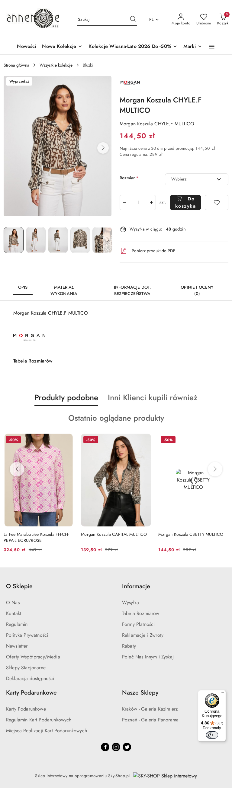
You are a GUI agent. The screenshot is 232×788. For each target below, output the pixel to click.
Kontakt (13, 613)
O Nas (13, 602)
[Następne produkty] (215, 469)
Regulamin (16, 624)
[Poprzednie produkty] (16, 469)
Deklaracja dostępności (30, 678)
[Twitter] (127, 747)
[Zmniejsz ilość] (124, 202)
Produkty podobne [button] (66, 397)
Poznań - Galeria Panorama (150, 719)
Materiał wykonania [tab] (63, 290)
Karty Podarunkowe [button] (31, 692)
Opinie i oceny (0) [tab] (197, 290)
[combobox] (196, 179)
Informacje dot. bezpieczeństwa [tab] (132, 290)
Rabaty (129, 645)
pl (151, 19)
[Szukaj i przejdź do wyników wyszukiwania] (133, 19)
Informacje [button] (136, 586)
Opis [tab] (23, 287)
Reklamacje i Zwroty (142, 635)
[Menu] (222, 693)
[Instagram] (116, 747)
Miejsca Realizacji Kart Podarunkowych (46, 730)
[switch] (212, 735)
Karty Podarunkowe (26, 708)
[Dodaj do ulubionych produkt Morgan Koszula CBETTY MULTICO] (221, 440)
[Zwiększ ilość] (151, 202)
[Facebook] (105, 747)
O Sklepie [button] (19, 586)
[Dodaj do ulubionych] (216, 202)
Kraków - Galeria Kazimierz (150, 708)
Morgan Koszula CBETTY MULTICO (190, 534)
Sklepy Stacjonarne (26, 667)
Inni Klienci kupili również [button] (153, 397)
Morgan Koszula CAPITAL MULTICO (114, 534)
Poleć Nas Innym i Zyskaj (148, 656)
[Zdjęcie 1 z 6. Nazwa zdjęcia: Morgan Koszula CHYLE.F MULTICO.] (14, 240)
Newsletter (17, 645)
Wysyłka (130, 602)
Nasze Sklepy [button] (140, 692)
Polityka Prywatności (27, 635)
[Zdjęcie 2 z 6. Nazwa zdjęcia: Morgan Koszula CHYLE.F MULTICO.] (36, 240)
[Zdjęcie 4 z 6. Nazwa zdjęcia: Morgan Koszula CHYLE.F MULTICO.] (80, 240)
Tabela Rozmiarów (33, 360)
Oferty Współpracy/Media (33, 656)
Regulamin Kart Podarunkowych (38, 719)
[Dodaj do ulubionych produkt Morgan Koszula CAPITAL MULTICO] (144, 440)
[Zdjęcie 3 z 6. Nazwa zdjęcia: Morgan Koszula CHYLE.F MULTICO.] (58, 240)
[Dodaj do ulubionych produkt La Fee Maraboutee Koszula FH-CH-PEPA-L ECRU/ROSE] (66, 440)
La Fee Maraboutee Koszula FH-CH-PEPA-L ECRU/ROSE (36, 537)
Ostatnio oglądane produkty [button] (116, 418)
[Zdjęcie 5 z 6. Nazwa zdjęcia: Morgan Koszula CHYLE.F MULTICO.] (102, 240)
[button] (211, 46)
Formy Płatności (138, 624)
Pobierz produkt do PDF (153, 251)
